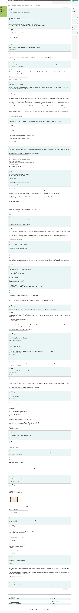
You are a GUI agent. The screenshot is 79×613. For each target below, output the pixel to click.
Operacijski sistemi (13, 597)
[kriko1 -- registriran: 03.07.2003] (9, 82)
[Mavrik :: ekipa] (9, 119)
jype (11, 305)
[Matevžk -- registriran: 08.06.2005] (9, 582)
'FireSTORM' (12, 9)
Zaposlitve (1, 12)
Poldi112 (12, 475)
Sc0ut (11, 360)
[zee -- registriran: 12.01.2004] (9, 45)
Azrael (12, 556)
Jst (54, 603)
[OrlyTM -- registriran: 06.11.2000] (9, 30)
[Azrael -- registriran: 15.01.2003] (9, 556)
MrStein (12, 125)
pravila (2, 15)
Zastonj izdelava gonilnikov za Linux (14, 598)
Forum (1, 8)
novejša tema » (47, 609)
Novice (1, 6)
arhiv (1, 7)
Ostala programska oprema (16, 599)
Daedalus (10, 601)
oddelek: (35, 609)
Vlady (11, 52)
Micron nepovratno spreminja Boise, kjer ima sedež (15, 0)
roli (11, 254)
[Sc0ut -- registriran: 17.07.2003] (9, 361)
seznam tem (73, 21)
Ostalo (1, 14)
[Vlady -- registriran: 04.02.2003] (9, 53)
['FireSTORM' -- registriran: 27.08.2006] (9, 10)
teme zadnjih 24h (3, 10)
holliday (10, 596)
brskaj (2, 13)
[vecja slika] (14, 499)
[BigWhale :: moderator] (9, 172)
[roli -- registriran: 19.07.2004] (9, 255)
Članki (1, 11)
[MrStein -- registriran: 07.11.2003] (9, 126)
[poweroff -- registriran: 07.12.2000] (9, 188)
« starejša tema (31, 609)
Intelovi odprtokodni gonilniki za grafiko (14, 603)
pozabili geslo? (74, 15)
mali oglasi (2, 9)
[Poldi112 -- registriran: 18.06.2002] (9, 476)
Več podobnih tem (10, 606)
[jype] (9, 306)
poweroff (12, 187)
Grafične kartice (15, 604)
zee (11, 44)
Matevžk (12, 581)
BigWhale (12, 171)
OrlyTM (12, 29)
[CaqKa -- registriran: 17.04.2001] (9, 147)
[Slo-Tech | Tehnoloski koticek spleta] (4, 3)
